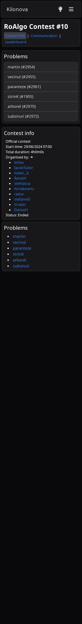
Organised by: (17, 157)
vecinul (19, 242)
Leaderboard (15, 41)
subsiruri (21, 265)
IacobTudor (23, 167)
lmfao (19, 162)
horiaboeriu (24, 188)
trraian (20, 204)
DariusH (21, 209)
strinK (18, 254)
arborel (19, 260)
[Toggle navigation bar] (71, 9)
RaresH (20, 178)
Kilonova (17, 9)
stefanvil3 (22, 199)
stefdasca (22, 183)
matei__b (21, 173)
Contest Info (15, 35)
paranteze (22, 248)
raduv (19, 194)
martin (19, 236)
